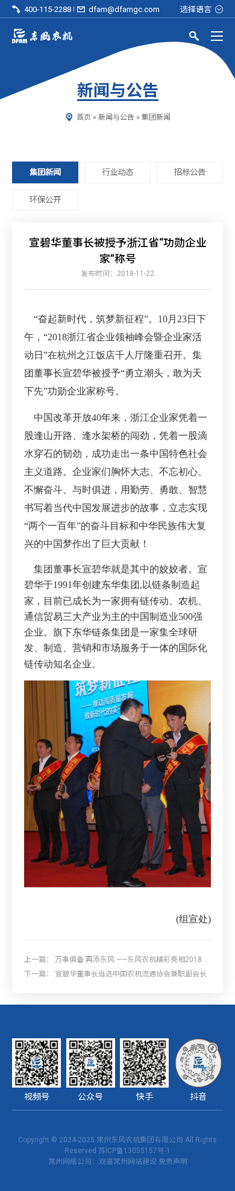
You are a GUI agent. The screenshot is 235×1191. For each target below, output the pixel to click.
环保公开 (45, 199)
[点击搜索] (194, 38)
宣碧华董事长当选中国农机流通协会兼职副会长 (131, 973)
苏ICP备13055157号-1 (134, 1151)
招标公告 (189, 172)
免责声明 (172, 1161)
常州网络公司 (70, 1161)
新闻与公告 (116, 117)
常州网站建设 (135, 1161)
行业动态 (117, 172)
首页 (84, 117)
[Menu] (217, 36)
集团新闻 (156, 117)
